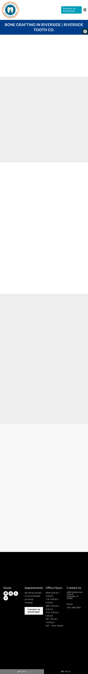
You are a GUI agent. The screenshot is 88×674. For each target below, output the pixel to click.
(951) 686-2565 (75, 413)
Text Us (67, 671)
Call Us (23, 671)
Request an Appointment (69, 10)
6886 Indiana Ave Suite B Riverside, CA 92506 (74, 595)
